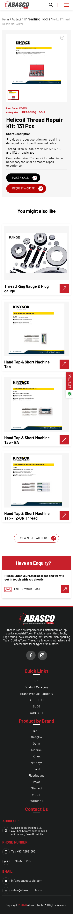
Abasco (31, 905)
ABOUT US (36, 700)
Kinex (36, 756)
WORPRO (36, 801)
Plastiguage (36, 775)
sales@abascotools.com (27, 890)
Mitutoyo (36, 762)
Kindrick (36, 750)
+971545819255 (21, 861)
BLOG (36, 706)
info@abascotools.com (26, 880)
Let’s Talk (69, 381)
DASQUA (36, 737)
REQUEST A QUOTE (23, 188)
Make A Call (20, 177)
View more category (33, 538)
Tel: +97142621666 (23, 851)
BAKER (36, 731)
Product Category (36, 687)
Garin (36, 743)
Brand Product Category (36, 693)
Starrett (36, 788)
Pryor (36, 782)
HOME (36, 681)
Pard (36, 769)
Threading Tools (36, 19)
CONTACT (36, 712)
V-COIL (36, 794)
